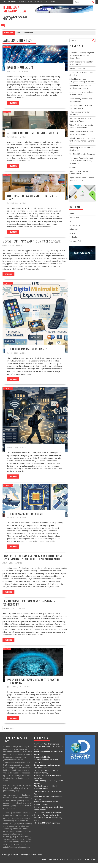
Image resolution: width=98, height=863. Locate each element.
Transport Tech (42, 2)
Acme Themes (90, 859)
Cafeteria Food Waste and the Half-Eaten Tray (32, 197)
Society (72, 233)
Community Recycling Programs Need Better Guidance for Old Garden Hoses (81, 55)
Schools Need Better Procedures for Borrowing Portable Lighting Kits (82, 141)
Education (73, 213)
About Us (21, 2)
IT (25, 2)
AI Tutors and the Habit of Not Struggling (33, 133)
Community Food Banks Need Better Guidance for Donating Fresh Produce (81, 160)
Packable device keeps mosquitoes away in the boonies (33, 681)
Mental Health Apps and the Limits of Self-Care (31, 241)
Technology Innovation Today (14, 9)
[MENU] (3, 25)
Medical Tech (32, 2)
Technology (74, 237)
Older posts (9, 728)
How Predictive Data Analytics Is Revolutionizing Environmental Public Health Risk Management (33, 557)
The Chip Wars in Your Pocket (25, 513)
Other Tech (51, 2)
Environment (74, 217)
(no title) (72, 167)
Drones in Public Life (20, 67)
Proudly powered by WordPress (53, 859)
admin (26, 71)
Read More (13, 103)
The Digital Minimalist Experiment (28, 349)
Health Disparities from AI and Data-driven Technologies (29, 602)
